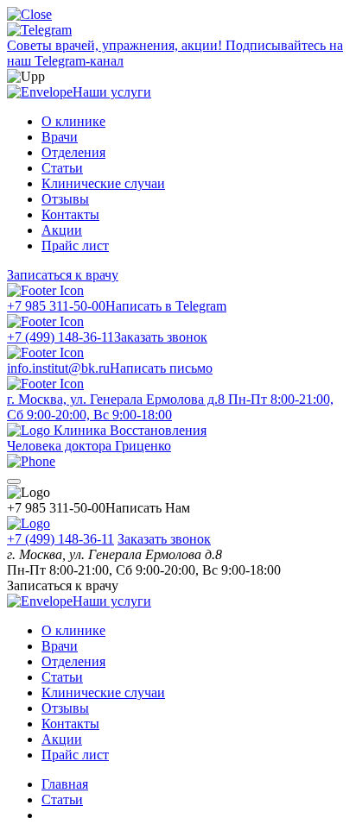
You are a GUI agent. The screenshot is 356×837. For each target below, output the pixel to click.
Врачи (59, 136)
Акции (61, 230)
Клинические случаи (103, 183)
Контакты (70, 214)
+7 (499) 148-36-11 (60, 539)
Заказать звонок (164, 539)
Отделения (73, 152)
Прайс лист (75, 245)
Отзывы (65, 199)
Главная (64, 784)
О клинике (73, 121)
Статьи (62, 167)
